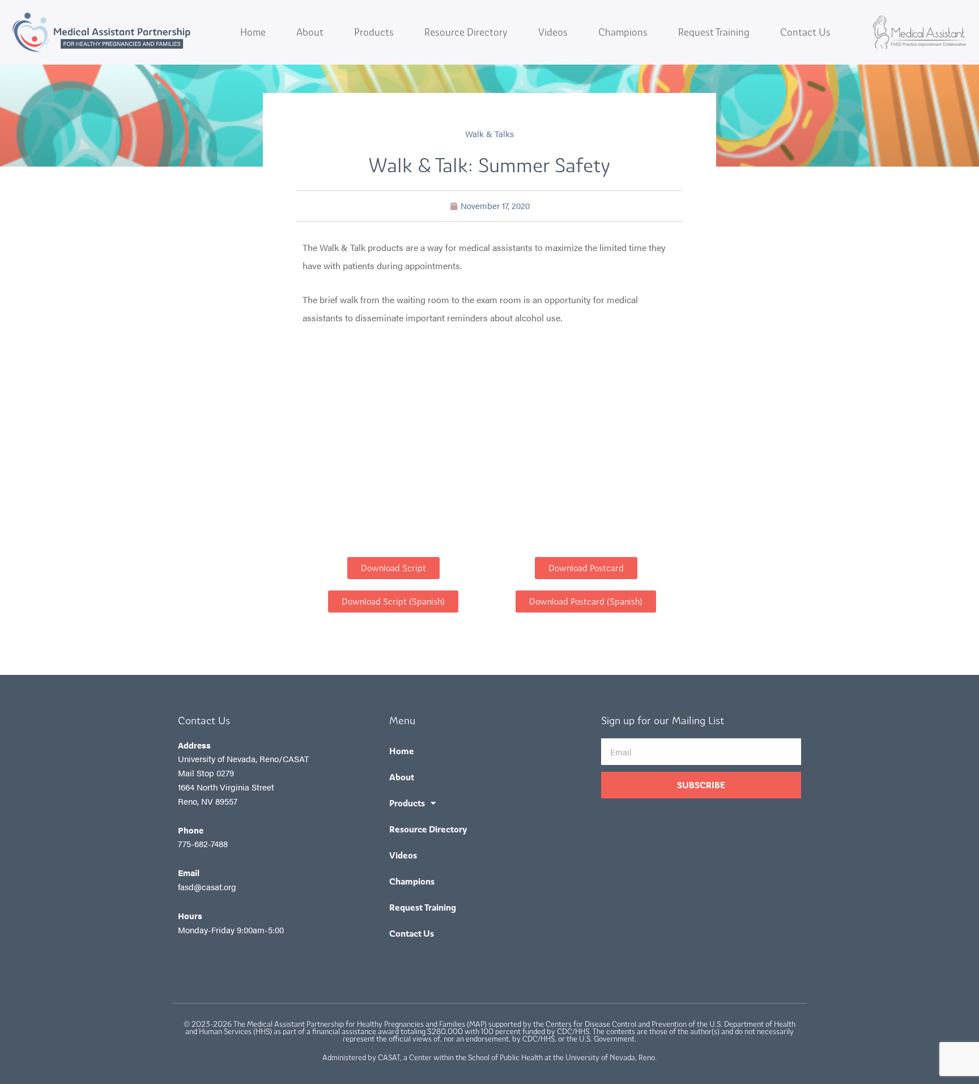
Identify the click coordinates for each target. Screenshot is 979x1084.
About (310, 32)
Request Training (714, 32)
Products (374, 32)
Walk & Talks (489, 133)
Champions (623, 32)
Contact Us (805, 32)
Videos (553, 32)
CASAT (389, 1057)
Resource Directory (466, 32)
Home (253, 32)
